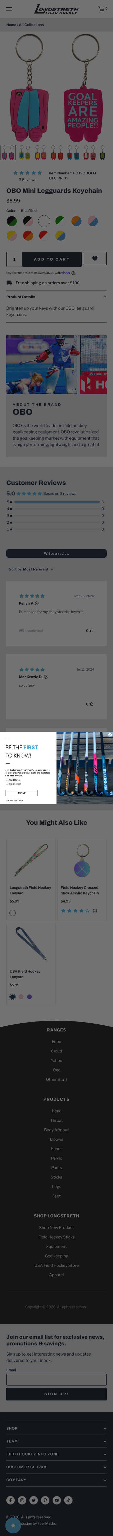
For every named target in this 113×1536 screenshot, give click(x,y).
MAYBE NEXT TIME (15, 800)
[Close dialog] (110, 735)
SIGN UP (21, 793)
